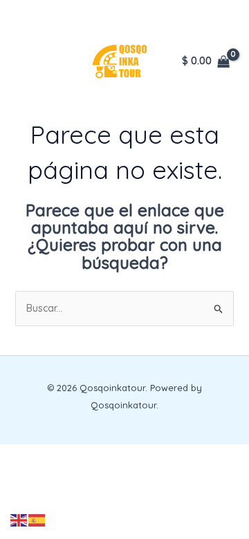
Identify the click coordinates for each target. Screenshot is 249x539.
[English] (19, 519)
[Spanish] (37, 519)
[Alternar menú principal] (28, 61)
